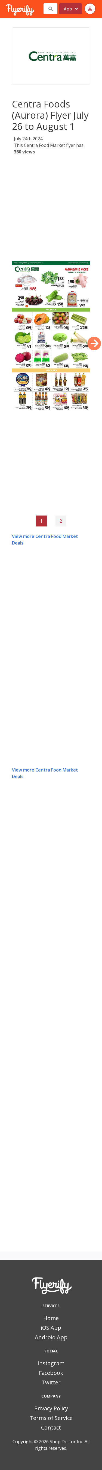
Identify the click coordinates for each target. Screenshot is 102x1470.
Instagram (51, 1363)
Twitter (51, 1382)
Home (51, 1318)
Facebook (51, 1372)
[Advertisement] (51, 209)
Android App (51, 1337)
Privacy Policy (51, 1408)
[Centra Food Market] (51, 56)
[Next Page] (94, 343)
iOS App (51, 1327)
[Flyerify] (6, 9)
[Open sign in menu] (90, 8)
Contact (51, 1427)
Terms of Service (51, 1418)
